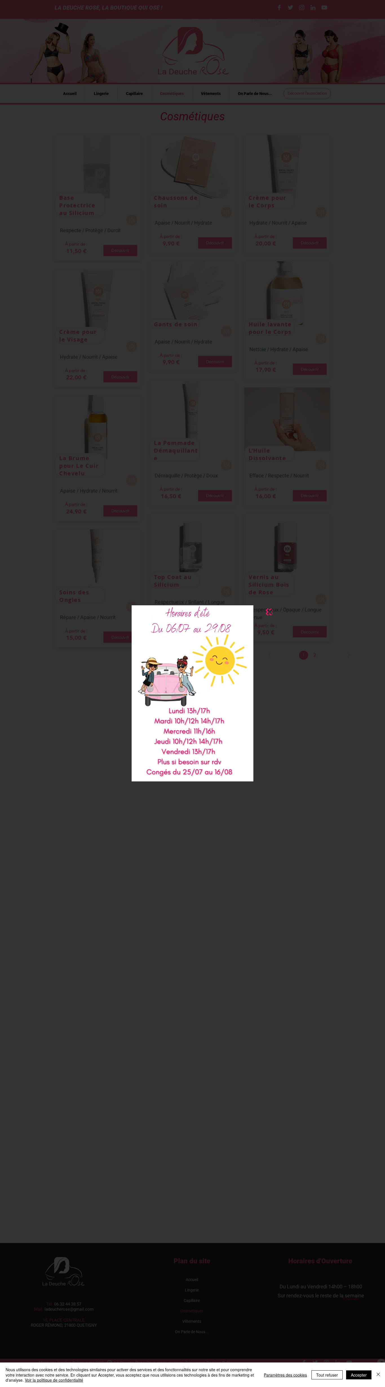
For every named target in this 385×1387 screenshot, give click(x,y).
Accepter (359, 1375)
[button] (269, 611)
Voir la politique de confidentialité (54, 1380)
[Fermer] (378, 1374)
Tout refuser (327, 1375)
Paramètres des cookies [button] (285, 1375)
